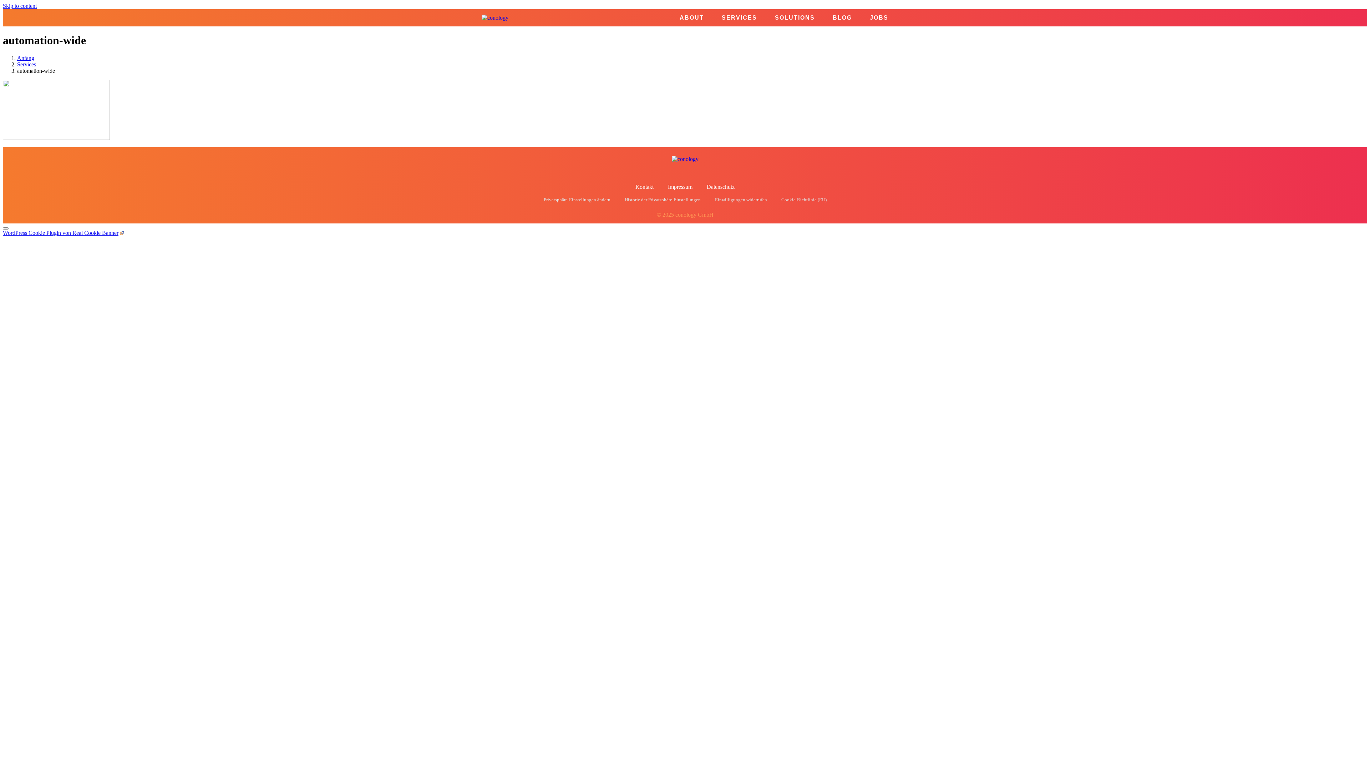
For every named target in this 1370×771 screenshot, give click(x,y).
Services (739, 18)
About (692, 18)
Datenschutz (721, 187)
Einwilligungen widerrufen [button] (741, 199)
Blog (842, 18)
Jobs (879, 18)
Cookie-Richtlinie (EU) (804, 199)
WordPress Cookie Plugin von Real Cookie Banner (60, 233)
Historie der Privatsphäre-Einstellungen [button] (663, 199)
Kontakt (644, 187)
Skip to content (20, 6)
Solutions (795, 18)
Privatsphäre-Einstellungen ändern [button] (577, 199)
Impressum (680, 187)
